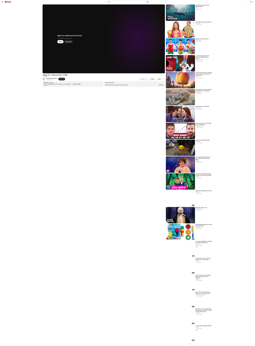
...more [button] (45, 85)
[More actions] (163, 79)
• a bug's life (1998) (76, 84)
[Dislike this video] (146, 79)
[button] (134, 84)
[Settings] (245, 2)
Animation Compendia (51, 78)
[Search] (147, 2)
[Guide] (2, 2)
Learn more (109, 90)
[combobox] (126, 2)
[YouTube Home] (8, 2)
